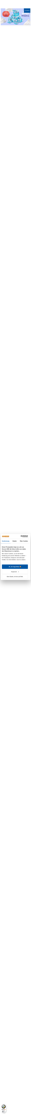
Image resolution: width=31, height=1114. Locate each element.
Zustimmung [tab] (5, 541)
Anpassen (14, 571)
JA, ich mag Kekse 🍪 (15, 566)
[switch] (3, 1111)
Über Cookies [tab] (24, 541)
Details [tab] (15, 541)
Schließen (27, 10)
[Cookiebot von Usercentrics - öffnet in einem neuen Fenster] (21, 536)
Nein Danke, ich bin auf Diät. (15, 576)
